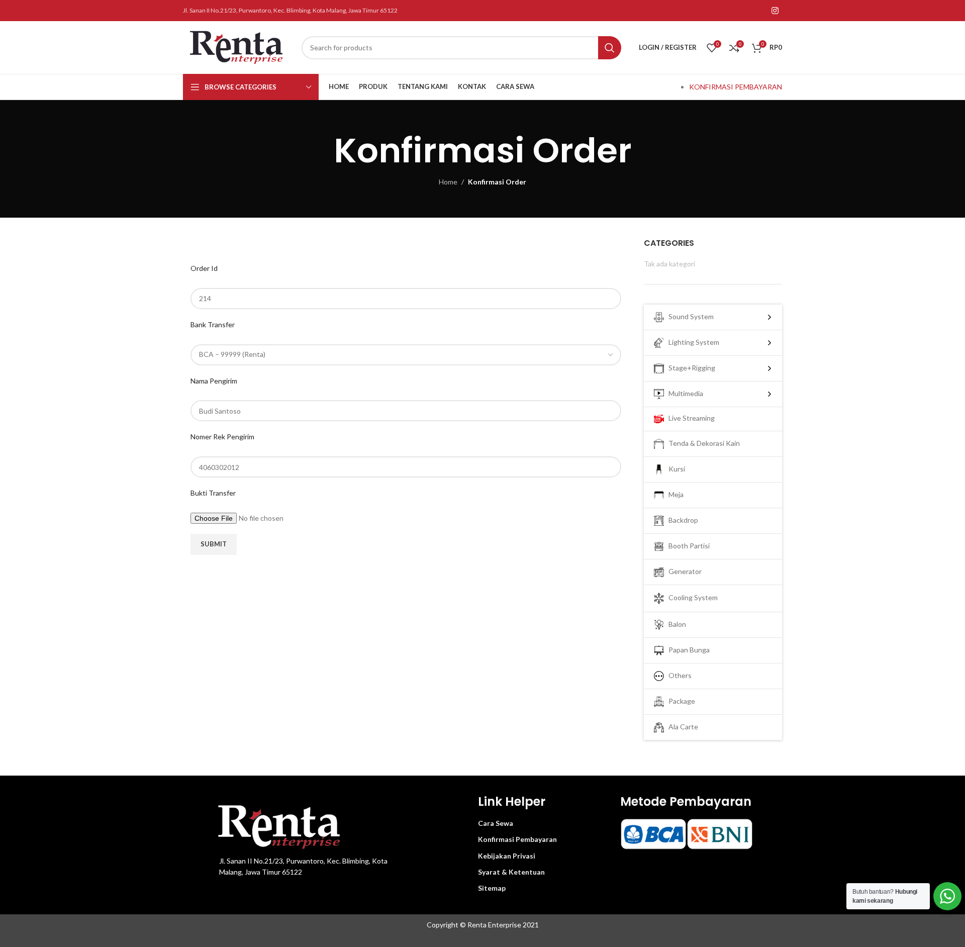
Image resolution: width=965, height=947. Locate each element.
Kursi (674, 468)
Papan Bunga (687, 649)
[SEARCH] (609, 47)
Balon (675, 623)
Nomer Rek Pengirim (222, 436)
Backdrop (681, 520)
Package (679, 700)
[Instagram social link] (775, 10)
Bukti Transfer (213, 493)
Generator (683, 571)
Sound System (689, 316)
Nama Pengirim (213, 380)
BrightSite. (516, 935)
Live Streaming (689, 418)
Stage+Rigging (689, 367)
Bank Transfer (212, 324)
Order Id (204, 268)
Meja (674, 494)
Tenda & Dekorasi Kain (702, 443)
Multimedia (683, 393)
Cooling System (691, 597)
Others (678, 675)
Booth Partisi (687, 545)
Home (448, 181)
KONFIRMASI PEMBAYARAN (735, 86)
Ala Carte (681, 726)
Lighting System (691, 342)
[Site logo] (237, 46)
